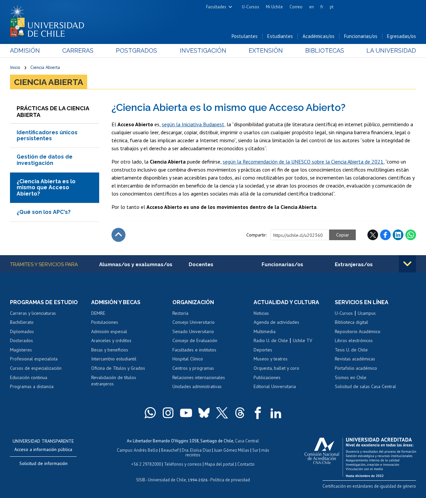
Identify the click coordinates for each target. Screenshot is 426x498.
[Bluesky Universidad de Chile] (204, 412)
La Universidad (391, 50)
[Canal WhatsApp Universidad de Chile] (150, 412)
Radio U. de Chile (271, 340)
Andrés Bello (146, 450)
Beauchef (170, 450)
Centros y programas (193, 368)
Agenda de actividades (276, 322)
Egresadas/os (401, 36)
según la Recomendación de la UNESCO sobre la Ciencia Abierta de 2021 (303, 161)
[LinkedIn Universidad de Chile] (276, 412)
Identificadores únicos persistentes (47, 135)
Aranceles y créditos (111, 340)
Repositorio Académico (357, 331)
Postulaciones (104, 322)
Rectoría (180, 313)
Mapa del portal (219, 464)
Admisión (25, 50)
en (311, 7)
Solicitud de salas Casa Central (365, 386)
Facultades (216, 7)
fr (321, 7)
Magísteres (21, 350)
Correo (296, 7)
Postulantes (245, 36)
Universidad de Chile (167, 480)
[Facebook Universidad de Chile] (258, 412)
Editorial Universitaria (275, 386)
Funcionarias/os (360, 36)
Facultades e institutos (194, 350)
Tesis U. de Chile (351, 350)
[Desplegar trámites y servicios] (407, 263)
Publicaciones (267, 377)
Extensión (266, 50)
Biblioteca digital (351, 322)
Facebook (385, 235)
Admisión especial (109, 331)
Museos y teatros (271, 359)
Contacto (246, 464)
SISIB (140, 480)
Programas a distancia (32, 386)
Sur (255, 450)
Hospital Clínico (187, 359)
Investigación (203, 50)
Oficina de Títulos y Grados (118, 368)
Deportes (263, 350)
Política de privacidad (230, 480)
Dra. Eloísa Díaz (196, 450)
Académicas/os (318, 36)
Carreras (78, 50)
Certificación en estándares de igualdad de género (369, 486)
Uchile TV (302, 340)
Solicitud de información (43, 463)
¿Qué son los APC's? (44, 212)
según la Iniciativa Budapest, (193, 124)
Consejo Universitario (193, 322)
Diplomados (22, 331)
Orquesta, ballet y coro (276, 368)
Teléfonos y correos (183, 464)
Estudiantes (280, 36)
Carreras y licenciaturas (33, 313)
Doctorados (21, 340)
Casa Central (247, 441)
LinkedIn (398, 235)
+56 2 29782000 (146, 464)
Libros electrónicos (354, 340)
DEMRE (98, 313)
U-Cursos (250, 7)
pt (331, 7)
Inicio (15, 67)
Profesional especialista (34, 359)
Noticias (261, 313)
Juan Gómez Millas (231, 450)
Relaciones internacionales (198, 377)
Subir (118, 235)
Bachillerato (22, 322)
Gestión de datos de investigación (45, 160)
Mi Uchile (274, 7)
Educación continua (28, 377)
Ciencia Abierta (45, 67)
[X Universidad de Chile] (222, 412)
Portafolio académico (356, 368)
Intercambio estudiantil (113, 359)
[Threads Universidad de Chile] (240, 412)
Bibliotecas (324, 50)
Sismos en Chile (350, 377)
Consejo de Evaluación (194, 340)
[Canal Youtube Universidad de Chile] (186, 412)
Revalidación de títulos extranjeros (113, 380)
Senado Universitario (193, 331)
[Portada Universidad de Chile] (49, 19)
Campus (124, 450)
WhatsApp (410, 235)
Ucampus (367, 313)
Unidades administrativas (197, 386)
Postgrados (136, 50)
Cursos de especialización (36, 368)
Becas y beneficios (109, 350)
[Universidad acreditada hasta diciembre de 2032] (360, 455)
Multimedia (265, 331)
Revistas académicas (355, 359)
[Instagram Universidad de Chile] (168, 412)
